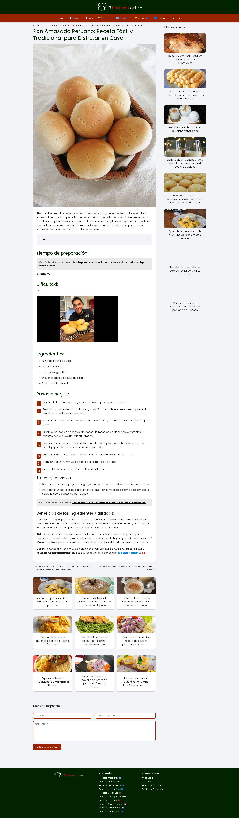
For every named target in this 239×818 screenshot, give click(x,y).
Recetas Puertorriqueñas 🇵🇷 (112, 804)
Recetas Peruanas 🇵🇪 (109, 800)
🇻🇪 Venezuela (142, 18)
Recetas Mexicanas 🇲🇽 (110, 792)
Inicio (62, 18)
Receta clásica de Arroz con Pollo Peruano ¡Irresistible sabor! (126, 568)
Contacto (147, 781)
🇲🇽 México (74, 18)
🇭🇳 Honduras (161, 18)
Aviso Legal (147, 778)
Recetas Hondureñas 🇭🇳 (111, 789)
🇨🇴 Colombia (104, 18)
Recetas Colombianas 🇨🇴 (111, 785)
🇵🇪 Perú (89, 18)
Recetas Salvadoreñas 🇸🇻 (111, 807)
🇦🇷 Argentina (123, 18)
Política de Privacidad (153, 789)
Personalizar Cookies (152, 785)
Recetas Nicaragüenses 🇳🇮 (112, 796)
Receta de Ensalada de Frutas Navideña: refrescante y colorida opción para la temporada (63, 568)
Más (175, 18)
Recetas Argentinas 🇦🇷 (110, 778)
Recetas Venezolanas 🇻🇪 (111, 811)
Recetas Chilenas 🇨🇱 (109, 781)
